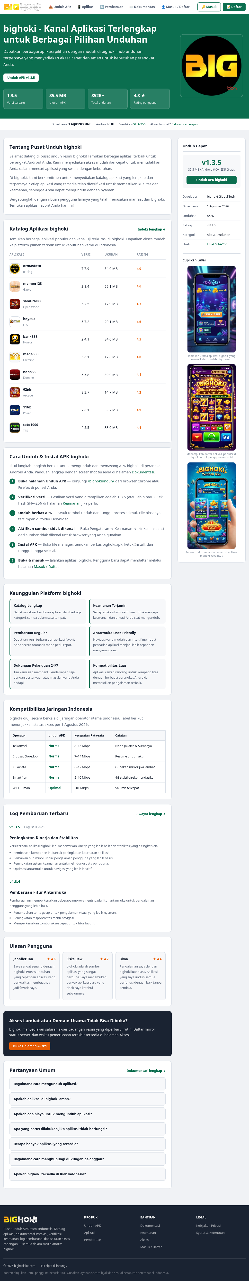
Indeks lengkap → (152, 229)
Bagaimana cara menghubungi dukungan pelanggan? (59, 1159)
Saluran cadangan (185, 124)
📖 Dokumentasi (142, 7)
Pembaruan (92, 1239)
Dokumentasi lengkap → (146, 1071)
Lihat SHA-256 (217, 244)
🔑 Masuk (209, 7)
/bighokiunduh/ (101, 481)
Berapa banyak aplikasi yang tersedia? (46, 1144)
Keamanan (71, 503)
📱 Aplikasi (85, 7)
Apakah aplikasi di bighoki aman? (42, 1099)
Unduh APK (92, 1225)
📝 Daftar (234, 7)
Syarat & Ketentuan (210, 1232)
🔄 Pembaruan (112, 7)
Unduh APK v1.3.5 (21, 77)
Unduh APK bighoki (211, 180)
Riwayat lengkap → (150, 814)
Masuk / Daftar (46, 566)
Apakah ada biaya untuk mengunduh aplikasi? (53, 1114)
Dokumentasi (143, 472)
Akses (144, 1239)
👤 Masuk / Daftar (175, 7)
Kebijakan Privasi (208, 1225)
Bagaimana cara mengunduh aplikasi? (46, 1083)
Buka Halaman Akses (29, 1046)
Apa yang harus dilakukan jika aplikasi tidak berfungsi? (60, 1129)
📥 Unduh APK (60, 7)
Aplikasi (89, 1232)
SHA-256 (139, 124)
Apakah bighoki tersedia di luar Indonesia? (50, 1174)
